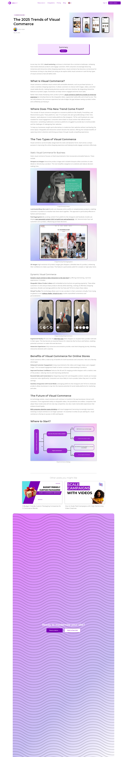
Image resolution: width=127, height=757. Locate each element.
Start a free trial (72, 630)
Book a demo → (114, 3)
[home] (12, 2)
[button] (41, 3)
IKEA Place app (58, 339)
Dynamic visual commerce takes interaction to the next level (49, 278)
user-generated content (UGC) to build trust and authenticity (54, 219)
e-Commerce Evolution (19, 15)
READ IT (63, 51)
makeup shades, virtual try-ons (52, 293)
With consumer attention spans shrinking (43, 409)
